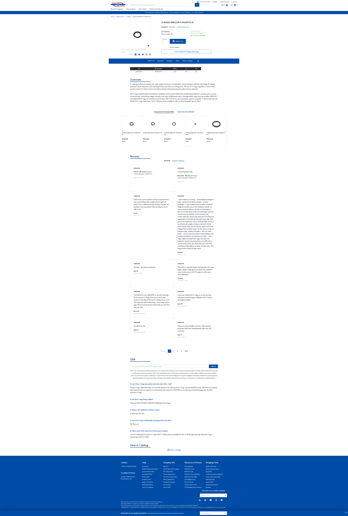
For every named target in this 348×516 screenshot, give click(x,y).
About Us (166, 466)
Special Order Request (212, 485)
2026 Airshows (189, 466)
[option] (137, 34)
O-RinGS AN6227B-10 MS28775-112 (131, 133)
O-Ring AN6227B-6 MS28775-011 (152, 133)
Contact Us (234, 2)
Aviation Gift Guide (211, 466)
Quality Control (146, 479)
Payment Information (148, 471)
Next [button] (225, 131)
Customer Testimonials (170, 477)
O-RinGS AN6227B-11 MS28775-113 (216, 133)
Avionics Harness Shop (212, 469)
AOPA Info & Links (189, 469)
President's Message (169, 482)
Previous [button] (122, 131)
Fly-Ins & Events (189, 482)
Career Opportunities (169, 474)
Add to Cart (179, 41)
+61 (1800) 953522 (224, 2)
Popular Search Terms (191, 485)
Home (113, 16)
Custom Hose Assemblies (213, 477)
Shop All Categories (117, 9)
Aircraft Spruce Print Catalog (171, 469)
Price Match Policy (147, 474)
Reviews (169, 61)
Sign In (223, 5)
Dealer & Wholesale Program (150, 469)
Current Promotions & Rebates (214, 474)
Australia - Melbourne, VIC (128, 476)
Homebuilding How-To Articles (193, 487)
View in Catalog (187, 61)
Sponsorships (167, 485)
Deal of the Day (210, 479)
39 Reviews (172, 27)
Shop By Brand (130, 9)
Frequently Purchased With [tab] (164, 112)
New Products (210, 482)
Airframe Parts (120, 16)
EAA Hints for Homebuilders (192, 474)
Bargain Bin (209, 471)
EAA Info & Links (189, 471)
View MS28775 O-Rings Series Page (187, 52)
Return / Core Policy (147, 482)
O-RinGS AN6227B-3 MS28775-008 (194, 133)
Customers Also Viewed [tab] (185, 112)
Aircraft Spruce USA (126, 479)
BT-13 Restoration (168, 471)
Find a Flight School (190, 479)
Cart (233, 5)
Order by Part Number (156, 9)
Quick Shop (131, 142)
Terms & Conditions (147, 487)
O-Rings (128, 16)
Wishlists (215, 2)
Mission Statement (168, 479)
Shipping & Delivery (147, 485)
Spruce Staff (166, 487)
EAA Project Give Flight (191, 477)
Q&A (177, 61)
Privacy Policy (146, 477)
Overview (160, 61)
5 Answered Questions (183, 27)
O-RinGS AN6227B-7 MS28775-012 (173, 133)
